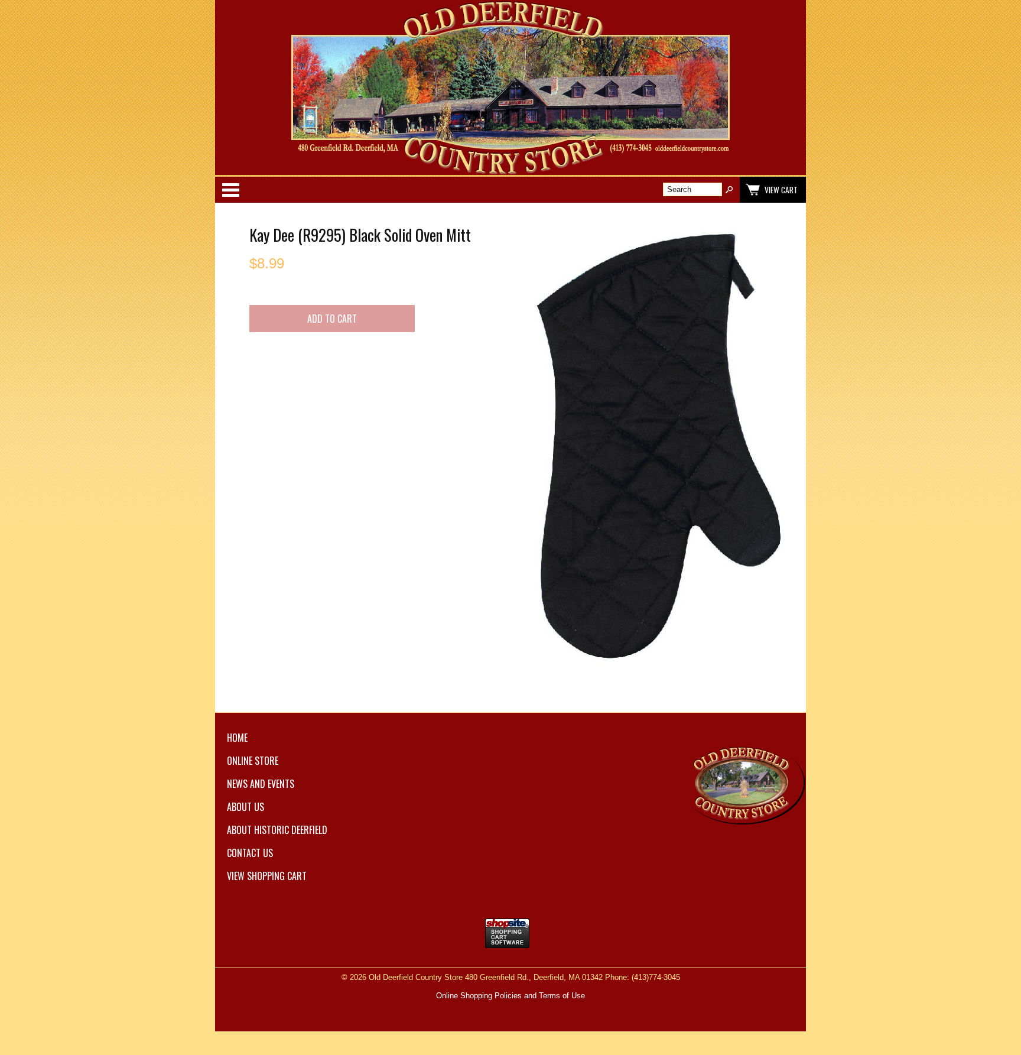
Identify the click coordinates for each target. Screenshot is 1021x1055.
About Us (245, 807)
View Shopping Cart (267, 876)
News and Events (260, 784)
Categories (230, 190)
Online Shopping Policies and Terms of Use (510, 995)
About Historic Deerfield (277, 830)
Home (237, 738)
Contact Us (250, 853)
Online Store (252, 761)
